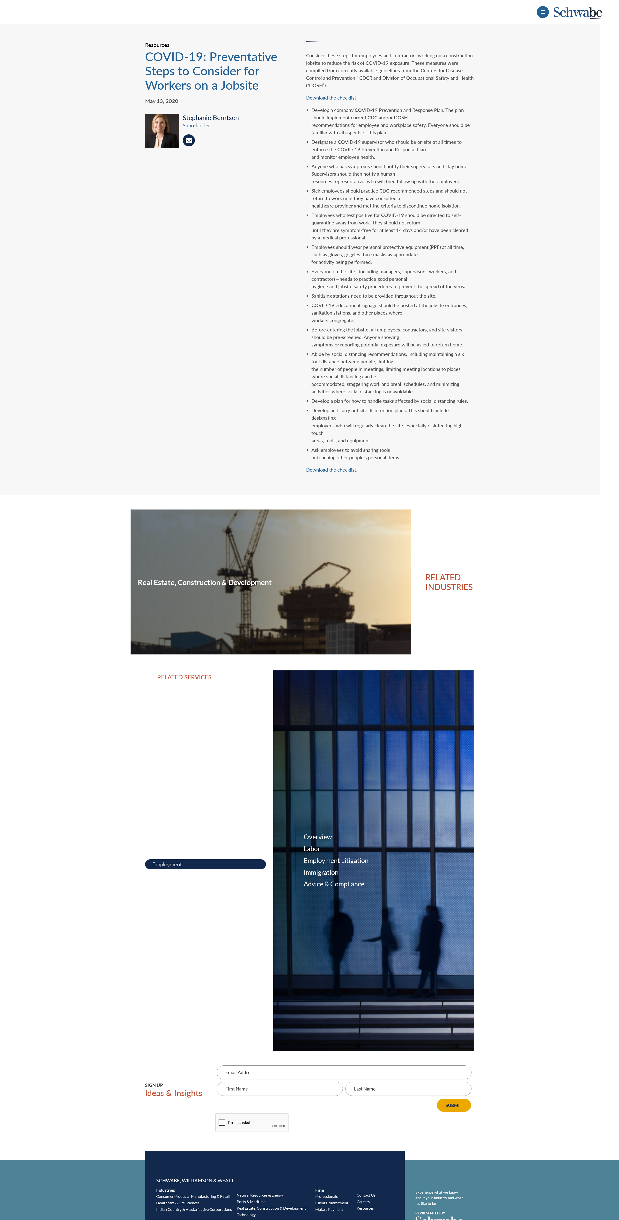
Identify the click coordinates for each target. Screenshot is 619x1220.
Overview (318, 837)
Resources (365, 1208)
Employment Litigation (336, 860)
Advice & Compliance (334, 884)
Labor (312, 849)
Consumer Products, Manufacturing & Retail (193, 1196)
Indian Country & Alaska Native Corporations (194, 1209)
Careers (363, 1201)
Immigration (321, 872)
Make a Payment (329, 1209)
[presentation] (164, 132)
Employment (167, 864)
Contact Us (366, 1195)
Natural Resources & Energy (260, 1195)
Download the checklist (331, 97)
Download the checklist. (331, 470)
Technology (246, 1214)
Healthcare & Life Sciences (177, 1202)
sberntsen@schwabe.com (189, 140)
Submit (454, 1105)
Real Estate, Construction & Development (271, 1208)
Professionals (326, 1196)
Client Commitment (331, 1202)
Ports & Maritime (251, 1201)
